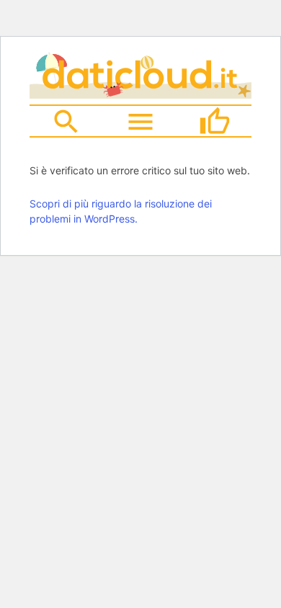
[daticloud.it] (140, 93)
